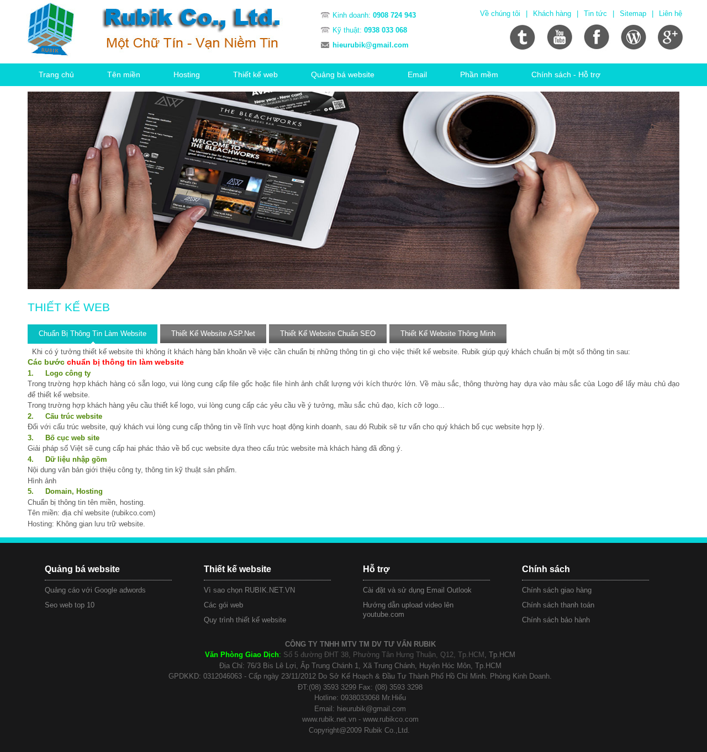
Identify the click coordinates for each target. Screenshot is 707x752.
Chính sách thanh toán (558, 605)
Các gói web (223, 605)
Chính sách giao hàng (557, 590)
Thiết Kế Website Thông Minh (447, 333)
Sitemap (633, 13)
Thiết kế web (255, 74)
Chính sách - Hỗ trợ (565, 74)
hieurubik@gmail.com (371, 45)
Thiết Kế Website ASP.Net (213, 333)
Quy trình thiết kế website (245, 620)
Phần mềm (479, 74)
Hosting (186, 74)
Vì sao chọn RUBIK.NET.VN (249, 590)
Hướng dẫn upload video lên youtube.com (408, 609)
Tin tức (595, 13)
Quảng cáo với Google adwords (95, 590)
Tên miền (123, 74)
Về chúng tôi (500, 13)
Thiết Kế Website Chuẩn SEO (328, 333)
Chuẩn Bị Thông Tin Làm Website (92, 333)
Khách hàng (552, 13)
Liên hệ (670, 13)
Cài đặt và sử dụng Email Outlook (417, 590)
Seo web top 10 (69, 605)
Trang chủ (56, 74)
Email (417, 74)
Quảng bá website (342, 74)
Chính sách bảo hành (556, 620)
